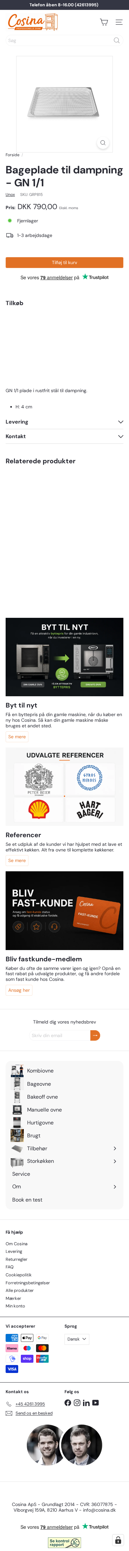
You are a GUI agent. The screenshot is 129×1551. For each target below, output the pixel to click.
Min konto (15, 1306)
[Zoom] (103, 143)
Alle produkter (20, 1290)
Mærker (13, 1298)
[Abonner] (95, 1035)
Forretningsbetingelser (28, 1283)
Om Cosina (16, 1244)
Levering (14, 1251)
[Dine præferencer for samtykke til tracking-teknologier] (118, 1540)
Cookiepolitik (19, 1275)
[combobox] (64, 40)
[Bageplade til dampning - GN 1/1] (64, 339)
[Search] (116, 40)
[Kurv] (103, 22)
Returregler (16, 1259)
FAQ (10, 1267)
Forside (13, 155)
